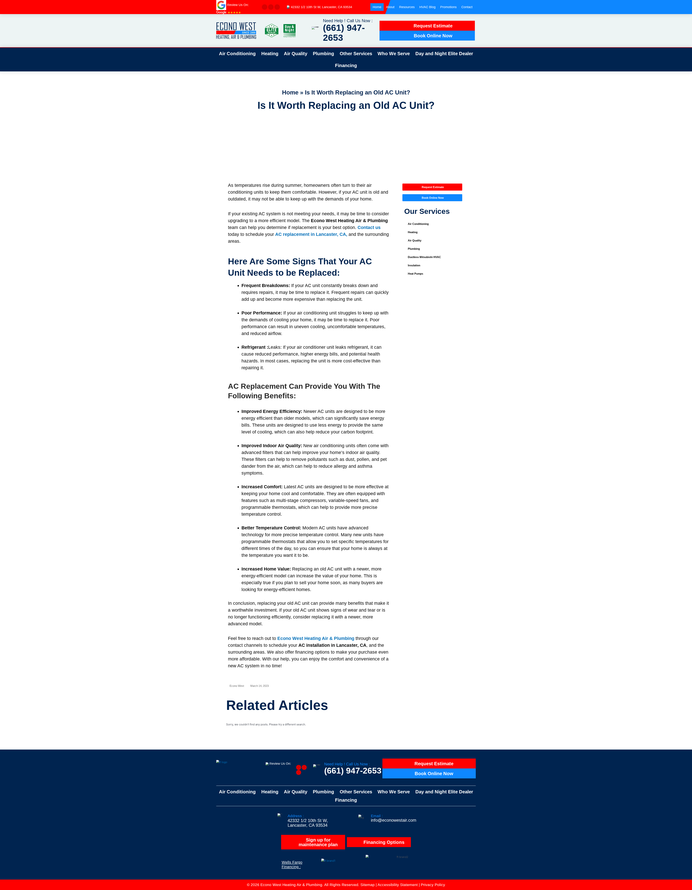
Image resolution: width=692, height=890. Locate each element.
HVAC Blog (427, 7)
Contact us (369, 227)
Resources (407, 7)
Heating (269, 53)
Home (377, 7)
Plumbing (323, 53)
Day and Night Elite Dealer (444, 53)
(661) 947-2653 (344, 33)
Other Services (356, 53)
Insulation (414, 265)
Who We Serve (394, 53)
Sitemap (367, 885)
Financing (346, 65)
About (390, 7)
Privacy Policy (433, 885)
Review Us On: (280, 763)
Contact (467, 7)
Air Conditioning (237, 53)
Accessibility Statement (398, 885)
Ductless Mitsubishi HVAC (424, 257)
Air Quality (295, 53)
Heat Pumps (415, 273)
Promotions (448, 7)
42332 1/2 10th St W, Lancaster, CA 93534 (321, 7)
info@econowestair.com (393, 820)
